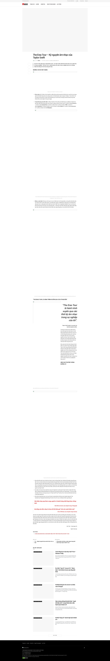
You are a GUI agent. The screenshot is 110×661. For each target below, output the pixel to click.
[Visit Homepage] (25, 4)
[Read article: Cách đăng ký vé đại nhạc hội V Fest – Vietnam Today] (43, 558)
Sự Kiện (37, 4)
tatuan (39, 60)
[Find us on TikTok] (84, 647)
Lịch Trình (59, 4)
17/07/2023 (43, 60)
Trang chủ (32, 4)
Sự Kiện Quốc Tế (56, 60)
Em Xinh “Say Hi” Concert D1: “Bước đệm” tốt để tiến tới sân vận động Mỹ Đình (65, 569)
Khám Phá (43, 4)
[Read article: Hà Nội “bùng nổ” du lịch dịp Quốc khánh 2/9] (43, 624)
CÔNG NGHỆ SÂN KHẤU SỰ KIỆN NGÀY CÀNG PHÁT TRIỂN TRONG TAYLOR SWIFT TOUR (52, 533)
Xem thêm (55, 635)
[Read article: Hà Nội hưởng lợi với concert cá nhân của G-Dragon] (43, 591)
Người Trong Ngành (51, 4)
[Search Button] (87, 4)
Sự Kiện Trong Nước (38, 568)
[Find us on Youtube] (87, 647)
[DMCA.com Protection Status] (25, 657)
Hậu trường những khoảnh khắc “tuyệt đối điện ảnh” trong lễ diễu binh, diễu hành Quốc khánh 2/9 (65, 603)
